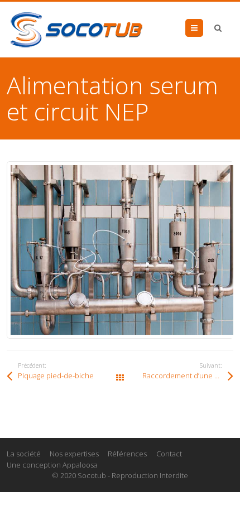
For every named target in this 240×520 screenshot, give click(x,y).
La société (24, 454)
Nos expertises (74, 454)
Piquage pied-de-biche (56, 375)
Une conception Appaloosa (52, 465)
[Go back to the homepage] (76, 29)
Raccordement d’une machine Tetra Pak (187, 375)
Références (127, 454)
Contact (169, 454)
